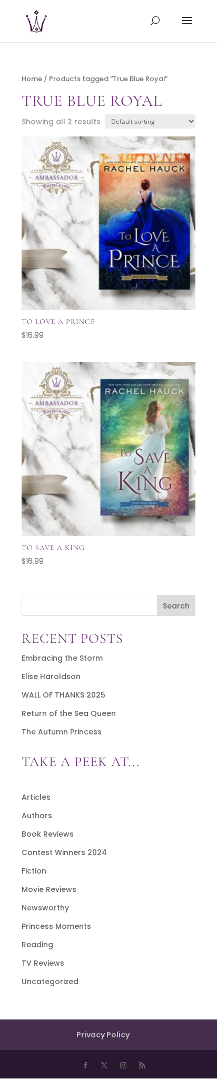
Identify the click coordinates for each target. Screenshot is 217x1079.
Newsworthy (45, 908)
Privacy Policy (103, 1034)
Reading (37, 944)
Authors (37, 815)
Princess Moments (56, 926)
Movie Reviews (49, 889)
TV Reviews (43, 963)
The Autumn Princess (62, 732)
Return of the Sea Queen (69, 713)
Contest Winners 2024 (64, 852)
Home (32, 79)
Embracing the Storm (62, 658)
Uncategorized (50, 981)
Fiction (34, 871)
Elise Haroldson (51, 676)
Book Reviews (48, 834)
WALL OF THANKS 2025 (63, 695)
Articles (36, 797)
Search (176, 606)
